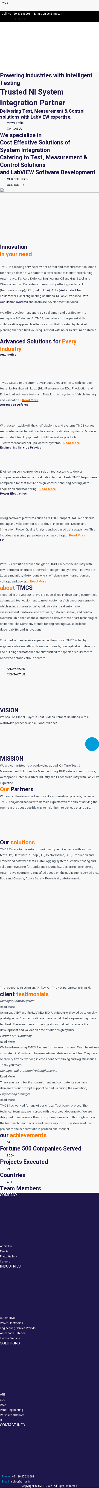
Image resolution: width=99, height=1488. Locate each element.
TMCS (4, 2)
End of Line (41, 290)
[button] (36, 65)
